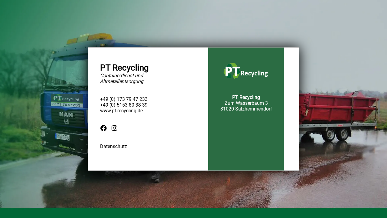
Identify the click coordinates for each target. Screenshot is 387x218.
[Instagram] (114, 128)
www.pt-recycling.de (121, 111)
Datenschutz (113, 146)
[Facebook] (103, 128)
